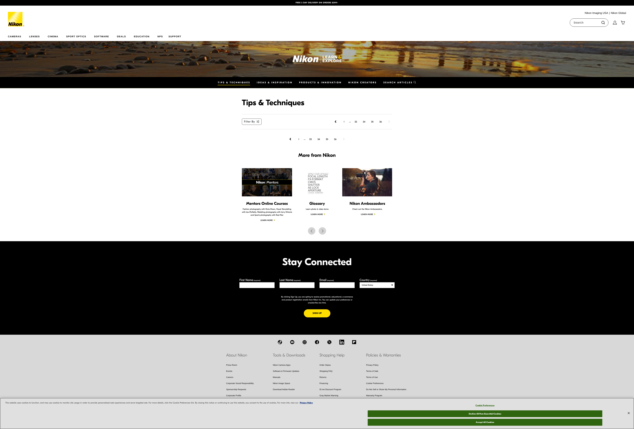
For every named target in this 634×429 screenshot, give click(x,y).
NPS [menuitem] (160, 36)
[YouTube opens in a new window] (292, 342)
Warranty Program (374, 395)
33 (356, 121)
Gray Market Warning (328, 395)
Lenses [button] (34, 36)
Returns (322, 377)
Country (368, 280)
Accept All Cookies (485, 422)
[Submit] (603, 22)
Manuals (276, 377)
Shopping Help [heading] (331, 355)
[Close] (628, 413)
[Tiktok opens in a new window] (279, 342)
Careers (229, 377)
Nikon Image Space (281, 383)
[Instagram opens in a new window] (304, 342)
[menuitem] (18, 36)
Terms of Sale (372, 371)
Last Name (290, 280)
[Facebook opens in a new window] (317, 342)
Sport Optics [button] (76, 36)
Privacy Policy (372, 365)
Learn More (267, 220)
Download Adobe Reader (284, 389)
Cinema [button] (53, 36)
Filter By (249, 121)
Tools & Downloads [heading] (289, 355)
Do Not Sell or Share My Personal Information (386, 389)
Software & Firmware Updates (286, 371)
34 (364, 121)
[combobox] (589, 22)
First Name (250, 280)
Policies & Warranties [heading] (383, 355)
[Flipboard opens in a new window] (354, 342)
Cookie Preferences (375, 383)
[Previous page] (336, 121)
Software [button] (101, 36)
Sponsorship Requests (236, 389)
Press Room (231, 365)
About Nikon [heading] (236, 355)
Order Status (325, 365)
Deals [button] (121, 36)
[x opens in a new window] (329, 342)
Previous (311, 231)
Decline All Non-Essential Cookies (485, 414)
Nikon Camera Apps (282, 365)
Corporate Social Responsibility (240, 383)
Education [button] (142, 36)
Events (229, 371)
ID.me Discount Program (330, 389)
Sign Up (321, 313)
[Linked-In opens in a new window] (341, 342)
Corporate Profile (233, 395)
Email (326, 280)
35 (372, 121)
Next (322, 231)
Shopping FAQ (325, 371)
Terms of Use (372, 377)
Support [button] (174, 36)
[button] (47, 3)
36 (380, 121)
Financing (323, 383)
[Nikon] (16, 16)
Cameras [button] (14, 36)
